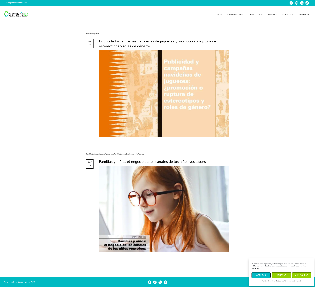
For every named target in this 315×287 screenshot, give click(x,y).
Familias (89, 154)
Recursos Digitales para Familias (109, 154)
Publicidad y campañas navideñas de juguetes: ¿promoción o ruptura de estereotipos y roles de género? (157, 44)
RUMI (261, 14)
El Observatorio (235, 14)
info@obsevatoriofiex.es (16, 2)
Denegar (281, 275)
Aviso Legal (296, 281)
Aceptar (261, 275)
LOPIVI (251, 14)
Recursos (272, 14)
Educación (89, 33)
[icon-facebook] (291, 3)
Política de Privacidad (283, 281)
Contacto (304, 14)
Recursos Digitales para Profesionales (132, 154)
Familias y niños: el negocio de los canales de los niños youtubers (152, 161)
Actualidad (288, 14)
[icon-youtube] (307, 3)
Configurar (301, 275)
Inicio (219, 14)
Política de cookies (268, 281)
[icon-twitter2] (302, 3)
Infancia (96, 33)
